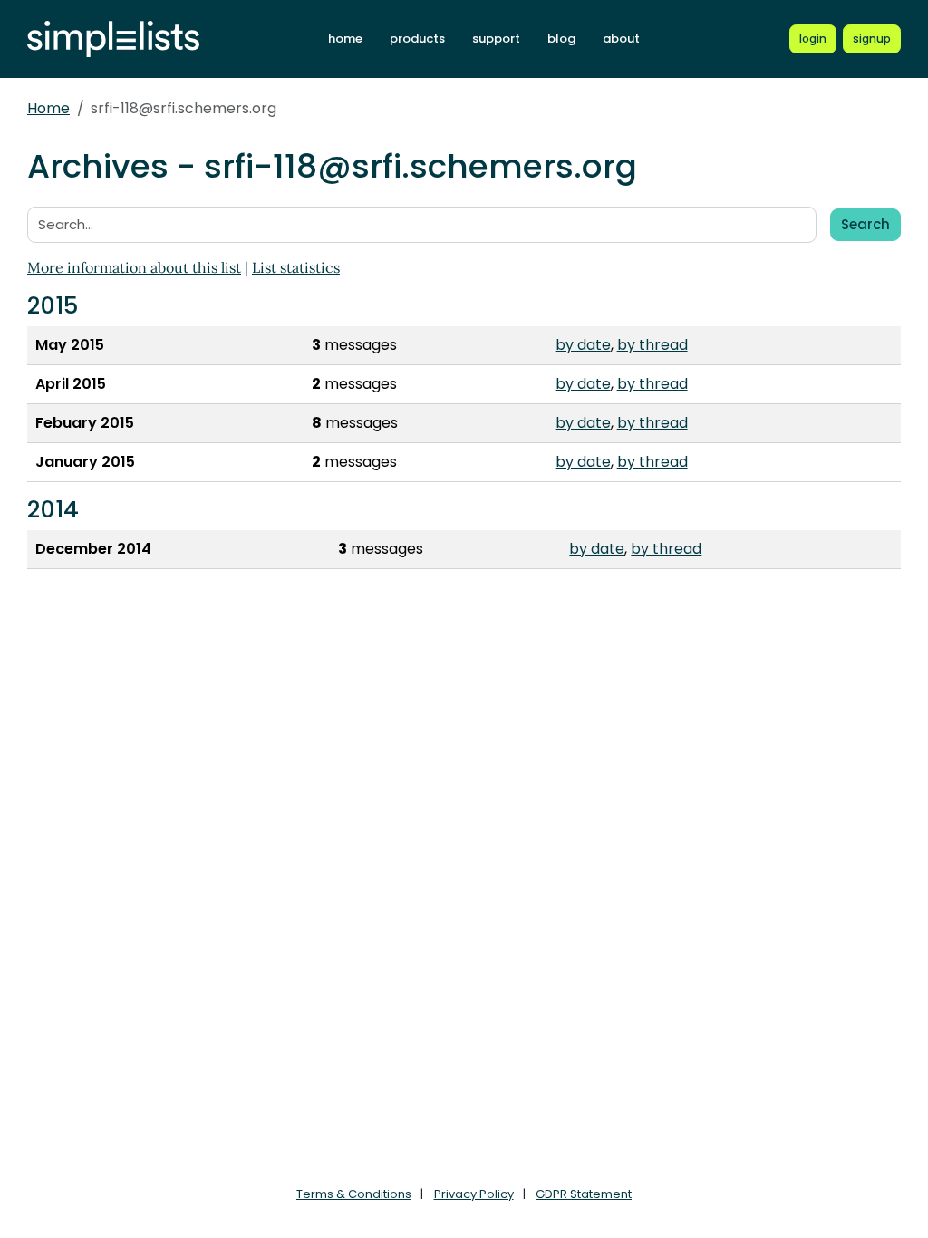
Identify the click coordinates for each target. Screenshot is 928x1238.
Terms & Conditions (353, 1194)
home (345, 38)
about (621, 38)
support (496, 38)
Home (48, 108)
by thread (652, 344)
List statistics (296, 267)
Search (865, 224)
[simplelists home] (113, 39)
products (417, 38)
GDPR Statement (584, 1194)
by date (583, 344)
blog (561, 38)
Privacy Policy (474, 1194)
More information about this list (134, 267)
